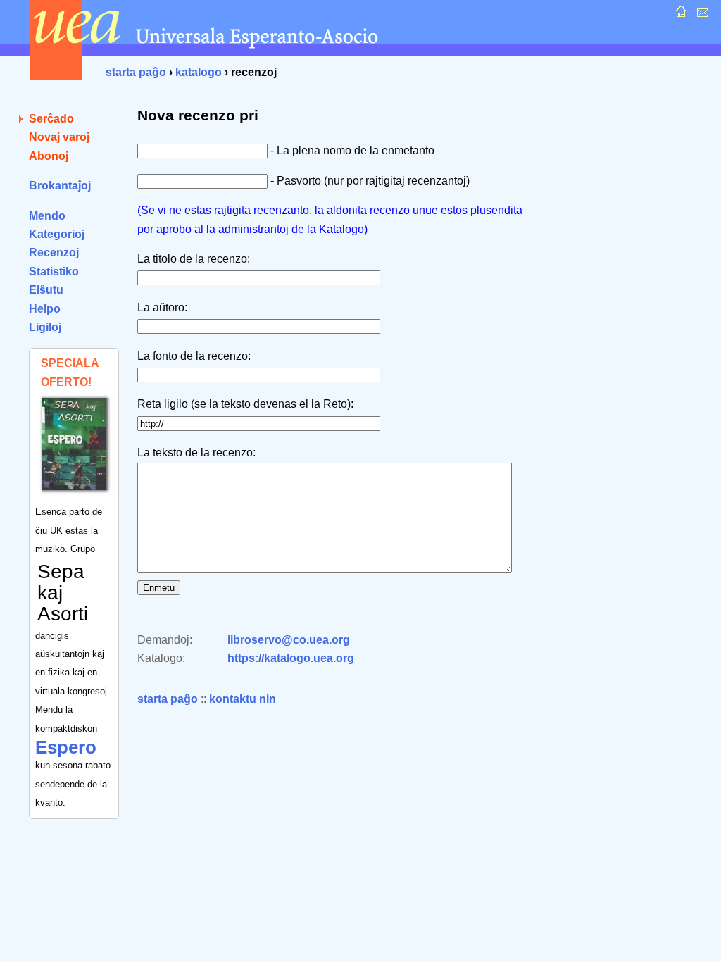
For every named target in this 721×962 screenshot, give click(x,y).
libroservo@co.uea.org (288, 640)
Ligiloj (45, 327)
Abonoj (48, 156)
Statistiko (54, 271)
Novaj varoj (59, 137)
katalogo (198, 72)
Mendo (47, 216)
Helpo (45, 309)
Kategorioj (56, 234)
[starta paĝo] (679, 15)
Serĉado (51, 119)
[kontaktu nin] (700, 15)
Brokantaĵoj (60, 186)
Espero (65, 747)
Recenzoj (54, 252)
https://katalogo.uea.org (290, 658)
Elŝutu (46, 290)
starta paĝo (136, 72)
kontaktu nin (242, 699)
